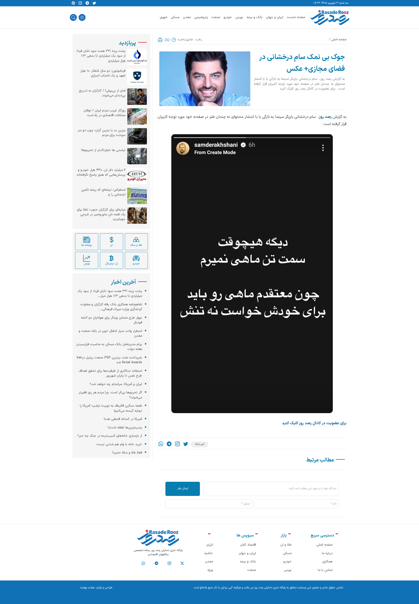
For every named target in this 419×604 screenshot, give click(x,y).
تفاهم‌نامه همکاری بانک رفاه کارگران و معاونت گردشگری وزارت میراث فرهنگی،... (111, 307)
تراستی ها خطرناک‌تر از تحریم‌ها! (103, 150)
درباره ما (327, 553)
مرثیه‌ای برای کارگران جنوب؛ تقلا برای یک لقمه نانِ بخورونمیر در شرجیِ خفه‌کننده (101, 214)
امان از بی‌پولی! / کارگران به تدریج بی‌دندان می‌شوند (102, 93)
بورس (239, 17)
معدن (187, 17)
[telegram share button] (87, 3)
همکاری (327, 561)
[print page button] (160, 39)
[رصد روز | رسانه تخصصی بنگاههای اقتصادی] (330, 17)
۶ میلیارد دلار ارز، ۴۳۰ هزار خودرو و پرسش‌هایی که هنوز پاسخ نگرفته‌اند (100, 173)
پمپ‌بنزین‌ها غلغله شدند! (125, 427)
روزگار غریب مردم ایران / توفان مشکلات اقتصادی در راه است (104, 113)
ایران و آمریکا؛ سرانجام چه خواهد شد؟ (116, 384)
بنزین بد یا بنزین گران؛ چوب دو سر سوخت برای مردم (101, 133)
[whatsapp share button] (161, 444)
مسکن (175, 17)
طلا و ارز (286, 544)
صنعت (215, 17)
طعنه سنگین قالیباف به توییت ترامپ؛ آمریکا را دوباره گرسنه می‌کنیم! (111, 408)
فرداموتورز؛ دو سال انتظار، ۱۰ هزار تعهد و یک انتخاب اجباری (102, 73)
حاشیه (208, 553)
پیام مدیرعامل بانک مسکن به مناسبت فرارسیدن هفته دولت (109, 347)
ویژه (210, 570)
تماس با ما (325, 570)
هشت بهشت (87, 587)
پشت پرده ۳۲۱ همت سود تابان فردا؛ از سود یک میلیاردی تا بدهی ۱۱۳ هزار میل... (109, 294)
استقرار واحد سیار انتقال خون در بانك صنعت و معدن (110, 334)
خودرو (228, 17)
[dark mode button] (82, 17)
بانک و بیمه (255, 17)
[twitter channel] (182, 563)
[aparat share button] (73, 3)
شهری (163, 17)
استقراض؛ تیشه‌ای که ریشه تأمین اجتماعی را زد (103, 192)
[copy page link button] (167, 39)
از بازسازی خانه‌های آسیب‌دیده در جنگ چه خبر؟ (109, 435)
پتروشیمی (201, 17)
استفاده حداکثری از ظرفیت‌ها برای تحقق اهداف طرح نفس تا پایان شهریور (110, 373)
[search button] (73, 17)
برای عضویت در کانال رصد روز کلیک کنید (314, 423)
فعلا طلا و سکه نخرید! (127, 452)
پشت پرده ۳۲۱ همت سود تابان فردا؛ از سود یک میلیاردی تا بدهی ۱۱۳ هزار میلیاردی (100, 56)
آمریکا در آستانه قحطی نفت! (123, 419)
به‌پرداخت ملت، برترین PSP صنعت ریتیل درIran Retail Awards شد (109, 360)
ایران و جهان (274, 17)
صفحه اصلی (339, 39)
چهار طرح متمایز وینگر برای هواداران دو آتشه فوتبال (111, 320)
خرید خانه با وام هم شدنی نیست (119, 444)
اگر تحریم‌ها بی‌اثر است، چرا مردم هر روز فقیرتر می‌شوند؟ (110, 395)
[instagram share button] (80, 3)
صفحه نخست (296, 17)
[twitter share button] (94, 3)
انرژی (209, 544)
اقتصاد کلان (248, 544)
